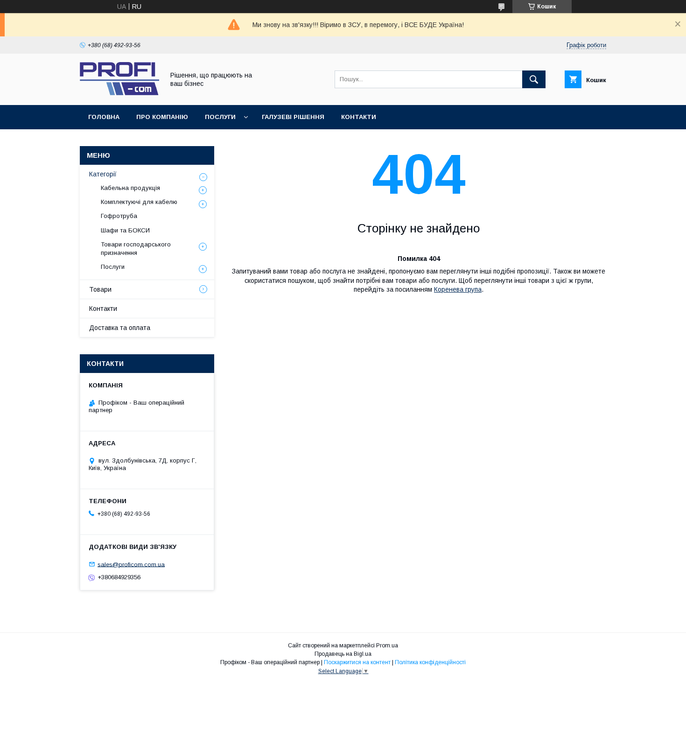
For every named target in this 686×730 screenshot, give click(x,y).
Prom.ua (387, 645)
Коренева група (458, 289)
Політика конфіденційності (430, 662)
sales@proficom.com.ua (131, 564)
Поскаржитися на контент (357, 662)
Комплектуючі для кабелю (139, 201)
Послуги (220, 116)
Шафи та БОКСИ (125, 230)
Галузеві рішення (293, 116)
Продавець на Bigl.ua (343, 654)
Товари (100, 289)
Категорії (103, 174)
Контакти (358, 116)
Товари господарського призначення (136, 248)
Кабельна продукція (130, 187)
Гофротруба (119, 215)
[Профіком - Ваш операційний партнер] (119, 93)
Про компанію (162, 116)
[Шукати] (534, 79)
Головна (103, 116)
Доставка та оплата (119, 327)
